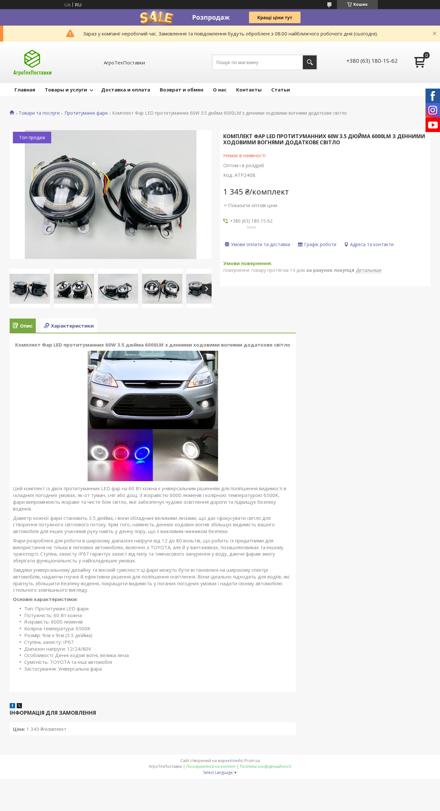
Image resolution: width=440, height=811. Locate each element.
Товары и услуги (66, 89)
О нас (219, 89)
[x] (19, 706)
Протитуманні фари (86, 113)
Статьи (280, 89)
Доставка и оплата (125, 89)
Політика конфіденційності (265, 766)
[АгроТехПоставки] (32, 62)
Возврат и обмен (181, 89)
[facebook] (12, 706)
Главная (24, 89)
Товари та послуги (39, 113)
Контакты (249, 89)
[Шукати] (310, 62)
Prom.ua (252, 760)
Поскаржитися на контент (211, 766)
